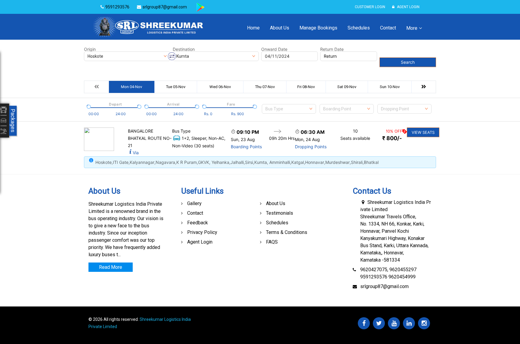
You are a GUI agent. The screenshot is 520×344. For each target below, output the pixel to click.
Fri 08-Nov (306, 86)
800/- (392, 138)
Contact (388, 28)
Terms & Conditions (286, 232)
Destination (184, 49)
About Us (279, 28)
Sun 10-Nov (390, 86)
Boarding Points (246, 146)
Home (253, 28)
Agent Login (407, 7)
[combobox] (288, 108)
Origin (90, 49)
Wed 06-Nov (220, 86)
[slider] (88, 106)
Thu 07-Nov (265, 86)
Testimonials (279, 213)
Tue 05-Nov (175, 86)
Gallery (194, 203)
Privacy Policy (202, 232)
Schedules (359, 28)
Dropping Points (311, 146)
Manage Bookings (318, 28)
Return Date (332, 49)
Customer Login (370, 7)
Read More (110, 267)
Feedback (197, 223)
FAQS (272, 242)
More (411, 28)
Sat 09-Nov (346, 86)
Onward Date (274, 49)
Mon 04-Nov (131, 86)
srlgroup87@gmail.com (384, 286)
